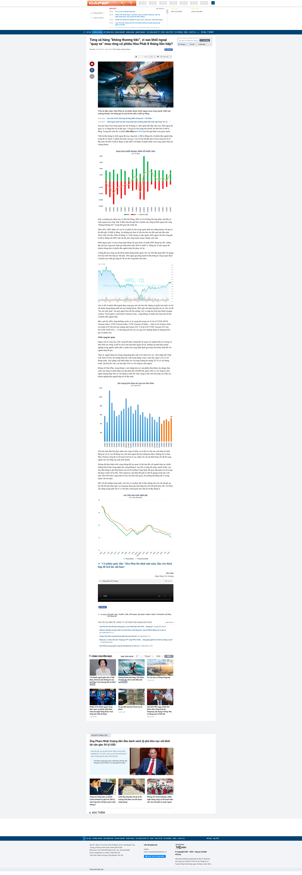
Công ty (183, 44)
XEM (169, 656)
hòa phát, (110, 614)
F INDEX (211, 32)
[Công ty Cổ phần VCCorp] (193, 846)
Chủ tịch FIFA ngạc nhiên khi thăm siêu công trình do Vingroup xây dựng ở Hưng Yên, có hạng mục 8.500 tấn (159, 710)
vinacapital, (161, 614)
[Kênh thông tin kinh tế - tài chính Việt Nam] (111, 3)
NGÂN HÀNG (130, 32)
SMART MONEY (140, 32)
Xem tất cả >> (170, 622)
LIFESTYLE (192, 32)
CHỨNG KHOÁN (97, 32)
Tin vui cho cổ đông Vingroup (158, 677)
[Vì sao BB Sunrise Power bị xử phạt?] (131, 697)
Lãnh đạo (202, 44)
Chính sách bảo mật (96, 869)
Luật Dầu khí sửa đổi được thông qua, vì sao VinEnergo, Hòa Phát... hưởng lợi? (132, 627)
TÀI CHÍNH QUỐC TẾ (153, 32)
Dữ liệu (203, 32)
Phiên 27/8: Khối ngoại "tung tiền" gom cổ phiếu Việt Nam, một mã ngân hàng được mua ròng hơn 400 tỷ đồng (101, 710)
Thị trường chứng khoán (121, 49)
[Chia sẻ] (92, 70)
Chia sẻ (169, 49)
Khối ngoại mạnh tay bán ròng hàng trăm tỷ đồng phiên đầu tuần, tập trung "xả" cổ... (138, 122)
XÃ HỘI (88, 32)
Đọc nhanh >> (160, 8)
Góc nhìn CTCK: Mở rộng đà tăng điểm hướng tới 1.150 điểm (129, 118)
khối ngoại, (133, 614)
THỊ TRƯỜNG (178, 32)
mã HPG (139, 131)
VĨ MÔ (163, 32)
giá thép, (168, 614)
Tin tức (192, 44)
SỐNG (186, 32)
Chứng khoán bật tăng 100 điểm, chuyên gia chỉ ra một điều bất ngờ (131, 679)
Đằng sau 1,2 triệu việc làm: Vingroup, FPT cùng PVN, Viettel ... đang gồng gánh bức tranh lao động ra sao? (136, 641)
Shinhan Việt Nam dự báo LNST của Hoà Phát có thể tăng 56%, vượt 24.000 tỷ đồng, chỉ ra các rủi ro (132, 631)
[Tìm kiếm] (204, 40)
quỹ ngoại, (141, 614)
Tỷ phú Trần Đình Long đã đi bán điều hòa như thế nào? (124, 636)
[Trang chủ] (84, 32)
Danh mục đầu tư (99, 18)
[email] (92, 76)
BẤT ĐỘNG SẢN (108, 32)
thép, (127, 614)
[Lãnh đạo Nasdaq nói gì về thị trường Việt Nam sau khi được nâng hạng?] (131, 787)
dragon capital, (150, 614)
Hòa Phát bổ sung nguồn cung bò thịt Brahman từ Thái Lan (126, 646)
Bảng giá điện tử (98, 13)
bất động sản (112, 616)
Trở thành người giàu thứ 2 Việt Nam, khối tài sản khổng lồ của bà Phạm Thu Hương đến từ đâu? (103, 679)
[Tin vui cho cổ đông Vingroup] (160, 667)
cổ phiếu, (121, 614)
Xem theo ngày (127, 656)
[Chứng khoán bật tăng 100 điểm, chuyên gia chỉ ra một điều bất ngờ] (131, 667)
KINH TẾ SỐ (169, 32)
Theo (135, 581)
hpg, (116, 614)
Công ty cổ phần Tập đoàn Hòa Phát (134, 622)
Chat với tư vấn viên (156, 856)
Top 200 (216, 838)
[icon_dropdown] (213, 3)
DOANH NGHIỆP (120, 32)
